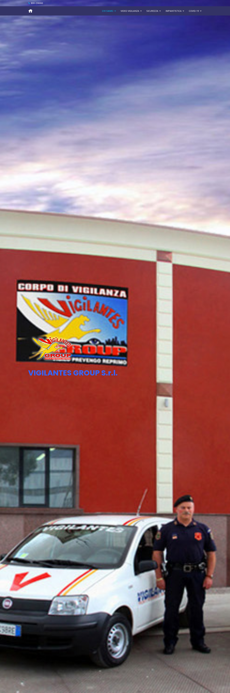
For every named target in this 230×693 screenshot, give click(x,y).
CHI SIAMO (107, 10)
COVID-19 (194, 10)
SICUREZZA (152, 10)
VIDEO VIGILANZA (130, 10)
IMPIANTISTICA (173, 10)
